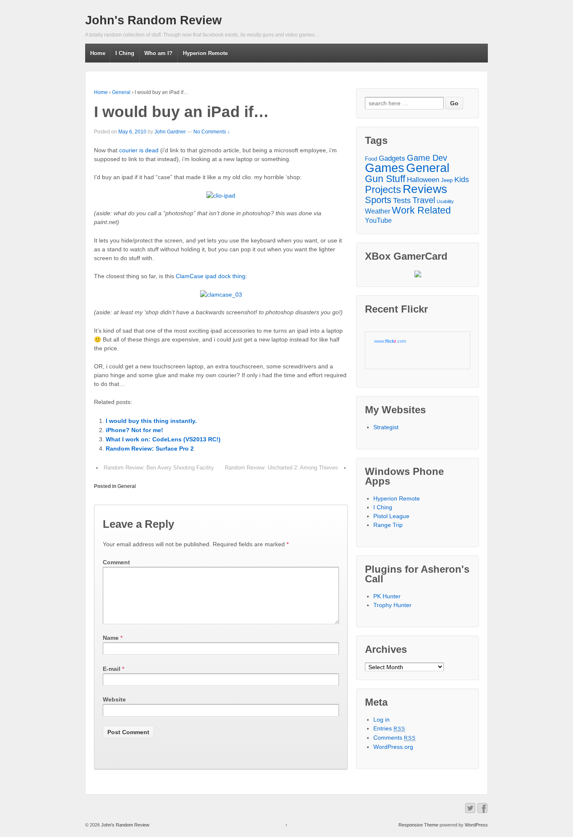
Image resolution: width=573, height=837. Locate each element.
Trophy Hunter (392, 605)
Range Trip (388, 524)
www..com (390, 341)
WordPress (476, 824)
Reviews (425, 189)
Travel (423, 200)
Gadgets (392, 158)
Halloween (423, 179)
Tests (402, 200)
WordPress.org (393, 746)
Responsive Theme (418, 824)
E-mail (111, 668)
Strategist (385, 427)
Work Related (421, 210)
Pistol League (391, 516)
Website (114, 699)
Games (384, 168)
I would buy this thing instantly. (151, 420)
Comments (394, 737)
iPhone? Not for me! (134, 430)
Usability (445, 201)
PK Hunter (387, 596)
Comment (116, 562)
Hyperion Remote (205, 53)
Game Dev (427, 158)
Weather (377, 211)
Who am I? (158, 53)
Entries (389, 728)
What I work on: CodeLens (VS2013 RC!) (163, 439)
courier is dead (139, 150)
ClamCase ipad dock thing (210, 276)
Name (111, 637)
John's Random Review (153, 20)
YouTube (378, 220)
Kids (461, 179)
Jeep (447, 180)
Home (97, 53)
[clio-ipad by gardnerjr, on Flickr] (220, 195)
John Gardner (170, 132)
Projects (383, 189)
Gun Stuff (385, 179)
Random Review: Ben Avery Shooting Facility (159, 467)
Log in (381, 719)
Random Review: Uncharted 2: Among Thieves (281, 467)
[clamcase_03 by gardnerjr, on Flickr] (221, 294)
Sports (378, 200)
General (121, 92)
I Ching (124, 53)
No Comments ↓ (211, 132)
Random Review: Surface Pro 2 (150, 448)
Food (371, 159)
